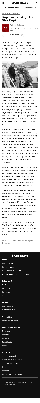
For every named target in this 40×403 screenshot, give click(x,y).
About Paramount (9, 356)
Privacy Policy (7, 306)
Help (4, 367)
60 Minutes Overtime (10, 8)
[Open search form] (37, 3)
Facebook (6, 288)
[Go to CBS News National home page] (20, 3)
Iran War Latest (8, 267)
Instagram (6, 292)
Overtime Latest (30, 8)
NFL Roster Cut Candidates (12, 271)
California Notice (8, 310)
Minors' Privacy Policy (10, 321)
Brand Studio (7, 342)
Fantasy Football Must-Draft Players (16, 274)
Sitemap (5, 346)
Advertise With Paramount (12, 360)
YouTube (5, 285)
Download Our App (9, 338)
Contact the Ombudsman (12, 374)
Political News (7, 263)
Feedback (6, 371)
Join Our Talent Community (12, 363)
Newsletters (6, 331)
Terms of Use (7, 317)
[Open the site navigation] (7, 3)
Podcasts (5, 335)
